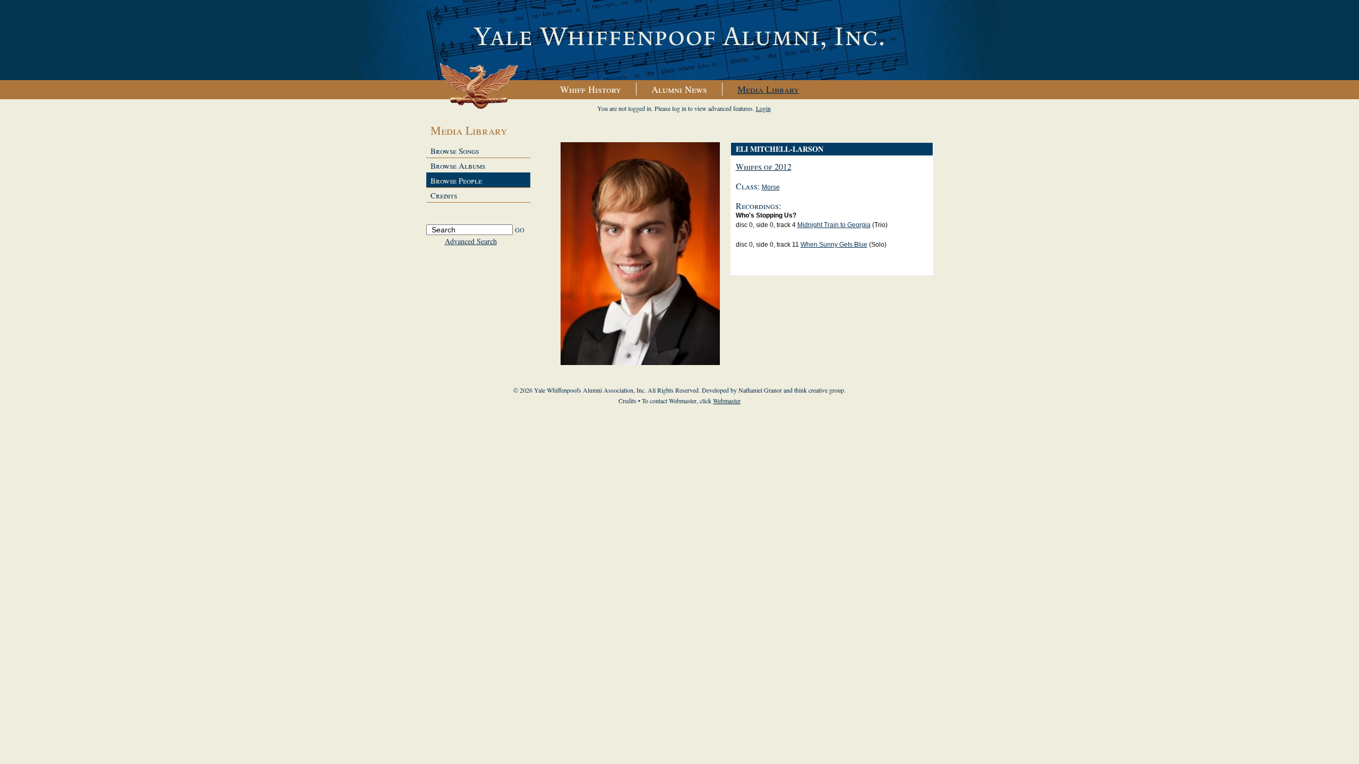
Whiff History (590, 89)
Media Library (768, 89)
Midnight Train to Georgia (834, 225)
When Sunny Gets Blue (834, 244)
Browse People (456, 180)
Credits (444, 195)
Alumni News (679, 89)
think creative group (819, 390)
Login (763, 108)
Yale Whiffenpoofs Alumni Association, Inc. (679, 40)
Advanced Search (471, 241)
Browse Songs (455, 150)
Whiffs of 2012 (764, 166)
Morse (771, 187)
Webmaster (727, 400)
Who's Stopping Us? (766, 215)
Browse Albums (458, 165)
